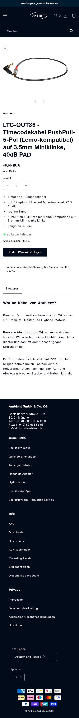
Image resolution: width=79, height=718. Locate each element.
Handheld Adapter (21, 473)
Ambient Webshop (37, 711)
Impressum (16, 599)
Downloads (16, 532)
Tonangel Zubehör (21, 465)
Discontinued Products (24, 575)
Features (12, 288)
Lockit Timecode (20, 447)
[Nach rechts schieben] (44, 101)
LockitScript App (20, 490)
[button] (5, 15)
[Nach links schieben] (35, 101)
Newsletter (16, 625)
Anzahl (7, 178)
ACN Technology (19, 549)
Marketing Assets (20, 558)
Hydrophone (17, 482)
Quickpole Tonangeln (22, 456)
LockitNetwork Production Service (31, 499)
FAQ (11, 523)
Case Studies (17, 541)
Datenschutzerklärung (23, 608)
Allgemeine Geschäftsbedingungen (32, 616)
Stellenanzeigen (19, 566)
